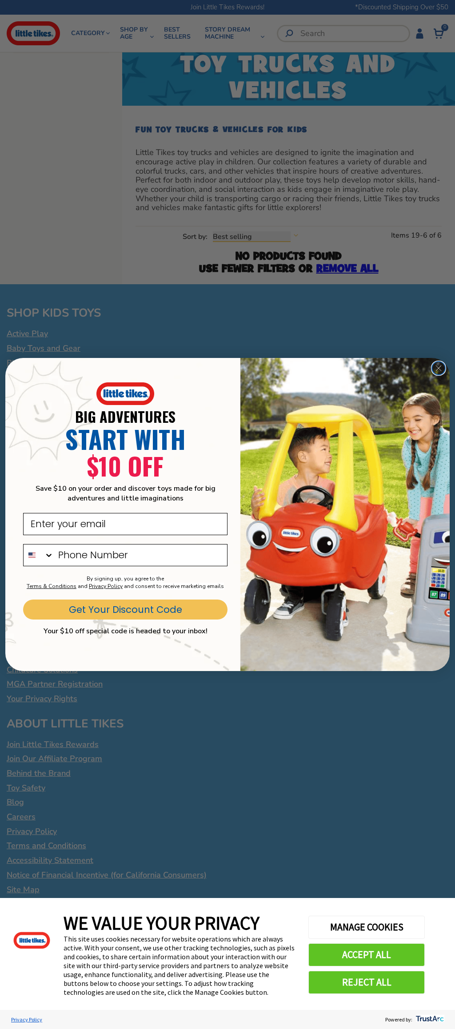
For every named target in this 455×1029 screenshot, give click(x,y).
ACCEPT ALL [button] (366, 954)
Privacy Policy (26, 1019)
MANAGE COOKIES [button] (366, 927)
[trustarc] (429, 1019)
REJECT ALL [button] (366, 982)
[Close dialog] (438, 368)
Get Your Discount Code (125, 609)
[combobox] (39, 555)
